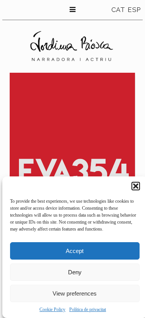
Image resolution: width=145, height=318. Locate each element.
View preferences (75, 293)
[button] (136, 186)
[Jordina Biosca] (72, 46)
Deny (75, 272)
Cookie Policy (52, 309)
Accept (75, 251)
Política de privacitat (87, 309)
